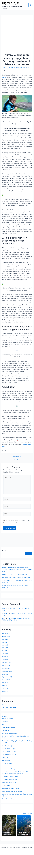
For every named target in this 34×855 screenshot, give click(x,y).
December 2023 (6, 668)
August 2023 (6, 680)
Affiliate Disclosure (7, 718)
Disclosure (5, 757)
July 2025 (5, 639)
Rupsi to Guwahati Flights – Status (12, 791)
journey (4, 77)
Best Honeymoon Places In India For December (16, 577)
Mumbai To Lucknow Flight (10, 776)
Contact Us (5, 730)
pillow (3, 608)
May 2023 (5, 688)
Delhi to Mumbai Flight (8, 748)
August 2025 (6, 636)
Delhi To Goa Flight (7, 746)
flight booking (6, 760)
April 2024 (5, 656)
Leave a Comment (7, 67)
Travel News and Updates (9, 708)
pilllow (4, 618)
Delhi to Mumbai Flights (9, 751)
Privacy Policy (6, 785)
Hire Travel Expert (7, 763)
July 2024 (5, 648)
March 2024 (5, 659)
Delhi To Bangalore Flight (9, 733)
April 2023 (5, 691)
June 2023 (5, 685)
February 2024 (6, 662)
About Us (4, 717)
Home (3, 766)
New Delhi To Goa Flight (9, 782)
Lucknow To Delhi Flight (9, 769)
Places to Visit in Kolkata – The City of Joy (14, 574)
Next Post (17, 460)
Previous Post (17, 456)
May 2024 (5, 654)
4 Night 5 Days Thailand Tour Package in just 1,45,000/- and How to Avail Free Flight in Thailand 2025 (17, 569)
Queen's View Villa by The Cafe (11, 788)
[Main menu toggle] (30, 5)
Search (4, 551)
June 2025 (5, 642)
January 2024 (6, 665)
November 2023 (7, 671)
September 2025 (7, 633)
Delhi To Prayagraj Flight (9, 754)
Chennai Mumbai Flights (9, 727)
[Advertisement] (17, 35)
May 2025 (5, 645)
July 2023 (5, 683)
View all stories (27, 813)
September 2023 (7, 677)
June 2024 (5, 651)
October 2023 (6, 674)
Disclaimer (5, 721)
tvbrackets (5, 613)
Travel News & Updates (9, 799)
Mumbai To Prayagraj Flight (10, 779)
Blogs (3, 705)
